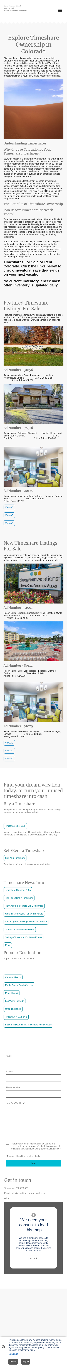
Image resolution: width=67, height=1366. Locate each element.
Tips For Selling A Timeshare (19, 898)
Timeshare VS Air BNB (16, 1017)
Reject (26, 1361)
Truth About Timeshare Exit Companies (24, 906)
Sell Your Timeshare (15, 858)
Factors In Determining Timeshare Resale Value (28, 1024)
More (7, 945)
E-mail (9, 1071)
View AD (9, 507)
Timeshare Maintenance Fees (19, 929)
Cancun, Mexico (13, 977)
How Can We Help (15, 1103)
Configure (13, 1354)
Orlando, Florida (13, 1009)
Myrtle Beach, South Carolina (19, 985)
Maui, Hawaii (11, 993)
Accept (33, 1258)
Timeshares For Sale (15, 826)
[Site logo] (18, 16)
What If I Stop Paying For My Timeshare (24, 914)
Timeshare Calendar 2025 (18, 890)
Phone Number (13, 1087)
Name (9, 1056)
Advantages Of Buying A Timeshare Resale (26, 921)
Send (33, 1163)
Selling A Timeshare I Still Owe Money (23, 937)
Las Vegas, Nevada (14, 1001)
